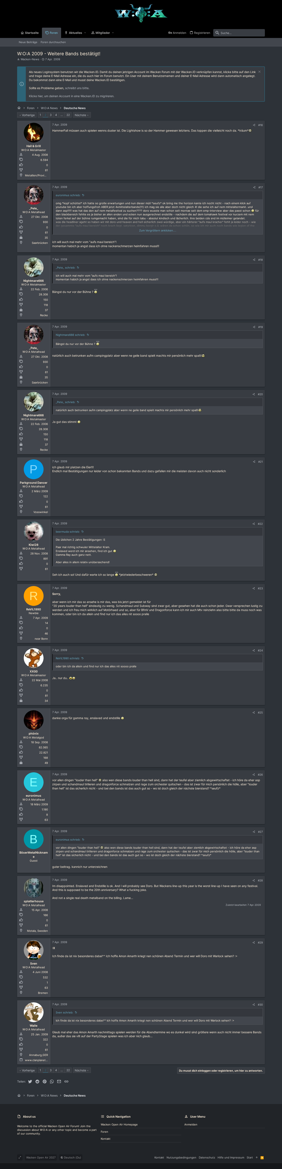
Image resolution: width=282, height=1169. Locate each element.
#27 (260, 831)
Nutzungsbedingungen (181, 1157)
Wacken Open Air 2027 (41, 1157)
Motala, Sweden (37, 930)
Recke (44, 315)
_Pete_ (33, 208)
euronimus (33, 795)
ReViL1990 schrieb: (68, 658)
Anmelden (190, 1124)
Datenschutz (207, 1157)
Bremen (43, 992)
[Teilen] (254, 125)
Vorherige (28, 115)
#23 (260, 588)
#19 (260, 327)
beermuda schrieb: (68, 531)
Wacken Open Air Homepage (119, 1124)
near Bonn (41, 638)
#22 (260, 523)
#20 (260, 394)
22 (68, 115)
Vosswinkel (40, 512)
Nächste (80, 115)
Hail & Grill (33, 146)
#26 (260, 774)
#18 (260, 259)
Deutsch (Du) (72, 1157)
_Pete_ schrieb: (65, 267)
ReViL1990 (33, 609)
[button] (85, 33)
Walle (33, 1025)
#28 (260, 880)
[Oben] (256, 1157)
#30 (260, 1004)
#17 (260, 187)
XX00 (34, 671)
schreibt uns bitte (77, 88)
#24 (260, 650)
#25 (260, 712)
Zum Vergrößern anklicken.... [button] (157, 230)
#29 (260, 942)
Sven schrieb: (64, 1012)
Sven (33, 963)
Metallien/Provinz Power (40, 175)
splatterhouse (34, 901)
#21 (260, 461)
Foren (104, 1131)
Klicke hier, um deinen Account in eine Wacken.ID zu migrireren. (71, 96)
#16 (260, 125)
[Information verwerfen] (259, 72)
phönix (34, 733)
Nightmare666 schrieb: (70, 334)
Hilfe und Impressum (231, 1157)
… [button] (61, 115)
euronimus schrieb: (68, 195)
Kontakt (105, 1138)
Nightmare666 (33, 280)
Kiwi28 (33, 544)
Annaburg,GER (38, 1055)
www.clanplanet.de (37, 1060)
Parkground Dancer (33, 482)
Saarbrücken (40, 242)
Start (250, 1157)
